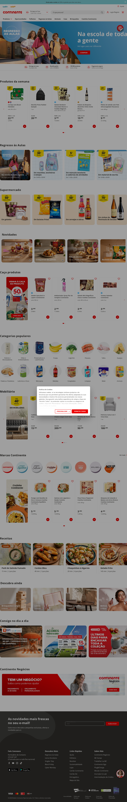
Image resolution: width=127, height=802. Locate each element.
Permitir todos (80, 411)
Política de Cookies (49, 406)
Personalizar (62, 411)
